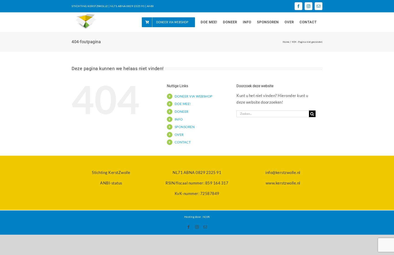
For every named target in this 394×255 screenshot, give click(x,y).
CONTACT (183, 142)
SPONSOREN (185, 127)
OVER (179, 135)
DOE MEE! (183, 104)
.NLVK (206, 216)
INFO (179, 119)
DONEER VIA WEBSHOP (194, 96)
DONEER (182, 111)
